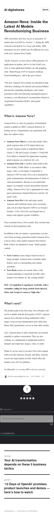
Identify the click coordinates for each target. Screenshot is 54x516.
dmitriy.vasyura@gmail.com (18, 376)
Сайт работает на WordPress (27, 511)
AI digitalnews (14, 9)
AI (43, 376)
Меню (45, 9)
